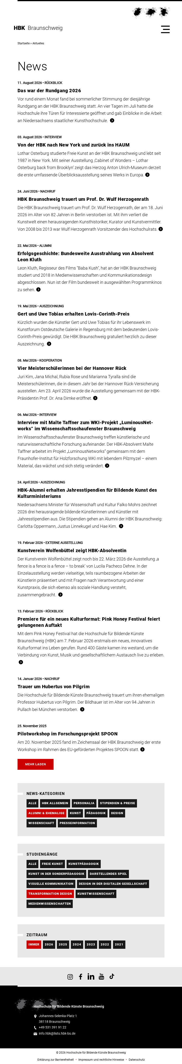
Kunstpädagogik (83, 864)
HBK (21, 28)
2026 (49, 944)
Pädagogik (96, 813)
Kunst (75, 813)
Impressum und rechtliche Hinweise (101, 1059)
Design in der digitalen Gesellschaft (113, 883)
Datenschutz (137, 1059)
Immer (33, 944)
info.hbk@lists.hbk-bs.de (57, 1034)
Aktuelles (38, 43)
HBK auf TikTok (112, 976)
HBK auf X (91, 976)
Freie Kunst (52, 864)
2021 (119, 944)
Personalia (84, 803)
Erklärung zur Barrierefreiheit (55, 1059)
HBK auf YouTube (101, 976)
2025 (63, 944)
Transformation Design (50, 893)
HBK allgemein (55, 803)
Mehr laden (35, 764)
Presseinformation (77, 823)
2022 (105, 944)
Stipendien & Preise (117, 803)
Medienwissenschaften (49, 903)
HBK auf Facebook (80, 976)
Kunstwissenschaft (95, 893)
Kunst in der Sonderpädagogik (56, 874)
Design (117, 813)
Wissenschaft (41, 823)
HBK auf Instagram (70, 976)
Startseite (24, 43)
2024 (77, 944)
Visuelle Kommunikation (50, 883)
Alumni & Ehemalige (46, 813)
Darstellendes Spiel (108, 874)
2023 (91, 944)
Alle (32, 803)
